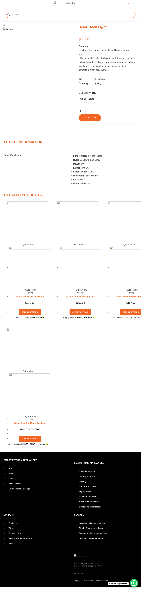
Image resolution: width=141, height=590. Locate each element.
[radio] (83, 99)
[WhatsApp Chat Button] (134, 583)
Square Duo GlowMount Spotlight (30, 423)
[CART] (132, 6)
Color (83, 93)
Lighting (97, 83)
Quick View (30, 290)
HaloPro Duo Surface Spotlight (80, 296)
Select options (30, 312)
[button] (8, 5)
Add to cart (89, 118)
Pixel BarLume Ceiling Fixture (30, 296)
